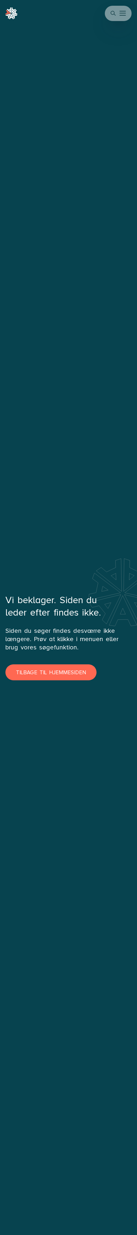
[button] (123, 13)
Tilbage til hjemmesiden (51, 672)
